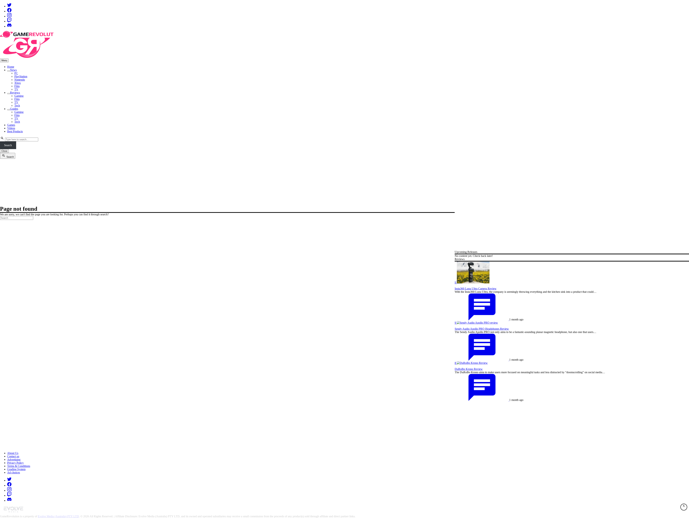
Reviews (15, 92)
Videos (11, 128)
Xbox (17, 82)
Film (17, 86)
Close (4, 151)
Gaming (19, 95)
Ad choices (13, 472)
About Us (12, 453)
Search (8, 145)
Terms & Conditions (18, 466)
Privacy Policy (15, 462)
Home (10, 66)
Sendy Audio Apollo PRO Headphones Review (482, 328)
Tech (17, 105)
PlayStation (20, 76)
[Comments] (482, 319)
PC (16, 73)
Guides (14, 108)
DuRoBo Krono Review (469, 369)
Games (11, 124)
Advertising (13, 459)
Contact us (13, 456)
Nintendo (19, 79)
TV (16, 89)
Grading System (16, 469)
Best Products (15, 131)
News (13, 69)
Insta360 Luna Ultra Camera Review (475, 288)
